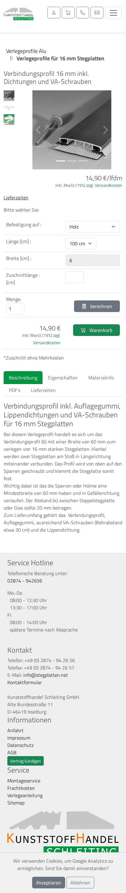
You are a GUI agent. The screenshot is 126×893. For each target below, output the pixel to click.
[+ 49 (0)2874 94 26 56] (82, 12)
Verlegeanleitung (25, 795)
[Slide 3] (82, 160)
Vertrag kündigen (25, 761)
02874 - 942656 (24, 580)
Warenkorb (100, 330)
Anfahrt (15, 730)
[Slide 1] (60, 160)
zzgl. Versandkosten (104, 185)
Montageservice (23, 780)
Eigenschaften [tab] (63, 377)
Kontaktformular (24, 682)
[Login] (53, 12)
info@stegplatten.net (45, 675)
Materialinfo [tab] (101, 377)
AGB (12, 752)
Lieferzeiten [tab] (43, 390)
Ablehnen (80, 882)
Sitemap (15, 802)
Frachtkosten (21, 788)
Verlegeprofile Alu (26, 51)
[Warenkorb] (68, 12)
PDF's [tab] (14, 390)
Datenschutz (20, 745)
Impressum (18, 737)
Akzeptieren (48, 882)
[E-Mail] (97, 12)
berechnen (100, 306)
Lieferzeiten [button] (16, 197)
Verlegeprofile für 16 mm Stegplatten (60, 58)
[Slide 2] (71, 160)
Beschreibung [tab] (23, 377)
